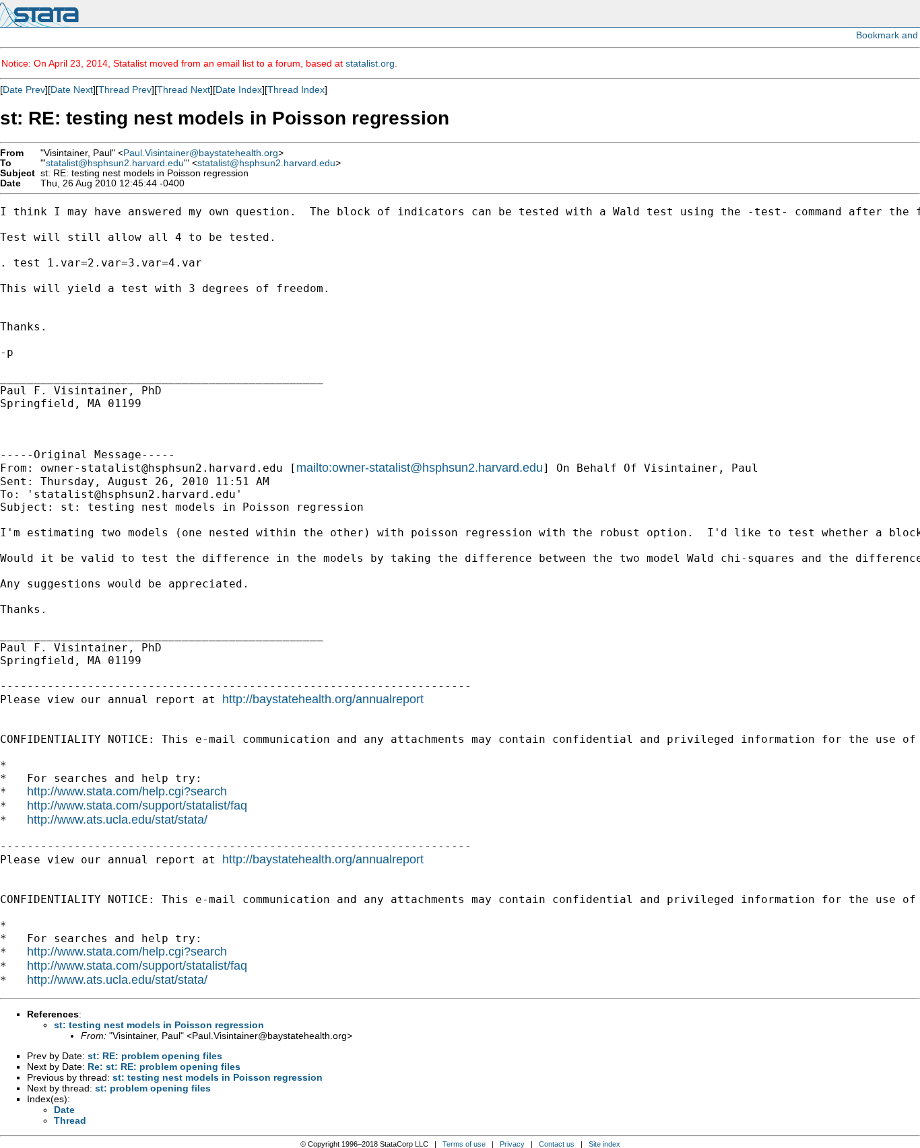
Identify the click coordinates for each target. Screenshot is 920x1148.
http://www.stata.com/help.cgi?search (127, 791)
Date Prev (24, 89)
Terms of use (464, 1144)
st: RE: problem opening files (155, 1055)
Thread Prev (125, 89)
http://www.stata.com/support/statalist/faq (137, 805)
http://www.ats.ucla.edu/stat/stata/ (117, 819)
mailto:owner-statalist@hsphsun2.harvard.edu (419, 467)
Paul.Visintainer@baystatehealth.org (200, 153)
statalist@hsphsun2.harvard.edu (115, 163)
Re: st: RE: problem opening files (164, 1066)
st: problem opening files (153, 1088)
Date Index (239, 89)
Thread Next (183, 89)
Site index (604, 1144)
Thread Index (296, 89)
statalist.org (370, 63)
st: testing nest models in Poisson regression (159, 1024)
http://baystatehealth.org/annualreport (323, 699)
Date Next (72, 89)
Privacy (512, 1144)
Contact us (556, 1144)
